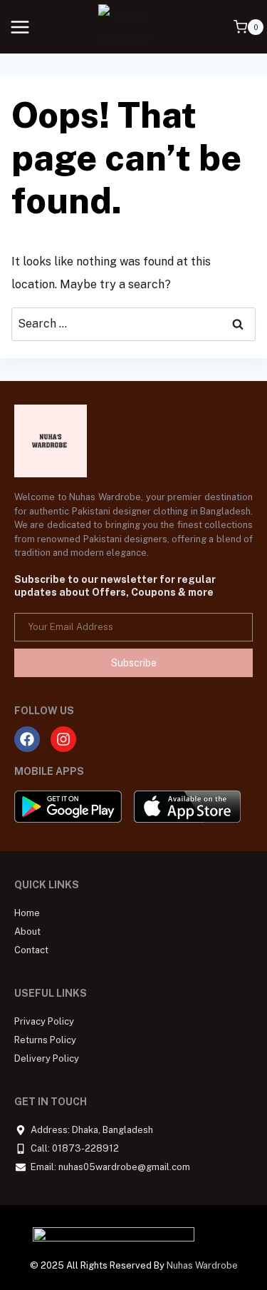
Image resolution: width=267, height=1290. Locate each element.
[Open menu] (20, 26)
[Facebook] (27, 739)
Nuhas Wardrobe (202, 1265)
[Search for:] (133, 323)
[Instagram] (63, 739)
